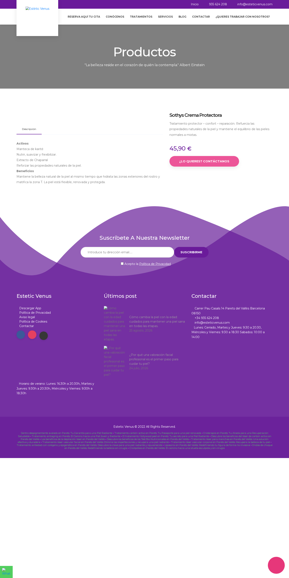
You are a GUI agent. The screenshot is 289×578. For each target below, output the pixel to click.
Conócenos (115, 16)
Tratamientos (141, 16)
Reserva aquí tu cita (84, 16)
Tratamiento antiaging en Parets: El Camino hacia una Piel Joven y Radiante (76, 436)
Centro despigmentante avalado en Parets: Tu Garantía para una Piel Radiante (66, 433)
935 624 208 (218, 4)
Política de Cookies (33, 321)
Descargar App (30, 308)
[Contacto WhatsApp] (6, 572)
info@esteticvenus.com (254, 4)
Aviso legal (27, 317)
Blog (182, 16)
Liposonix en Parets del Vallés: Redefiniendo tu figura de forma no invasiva (207, 445)
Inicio (195, 4)
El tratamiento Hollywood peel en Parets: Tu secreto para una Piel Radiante (165, 436)
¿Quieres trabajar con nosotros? (243, 16)
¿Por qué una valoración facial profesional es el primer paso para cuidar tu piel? (153, 359)
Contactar (201, 16)
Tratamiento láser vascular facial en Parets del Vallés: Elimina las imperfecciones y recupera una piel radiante (105, 442)
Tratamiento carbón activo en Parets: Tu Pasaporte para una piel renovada (157, 433)
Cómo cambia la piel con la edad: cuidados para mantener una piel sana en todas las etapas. (157, 321)
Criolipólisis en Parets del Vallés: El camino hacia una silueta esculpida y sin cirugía (177, 448)
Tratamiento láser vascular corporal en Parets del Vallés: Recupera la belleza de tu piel (220, 442)
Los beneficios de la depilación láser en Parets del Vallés (73, 439)
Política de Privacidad (155, 264)
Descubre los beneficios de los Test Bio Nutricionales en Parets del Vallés (148, 439)
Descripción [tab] (29, 129)
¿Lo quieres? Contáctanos (204, 161)
